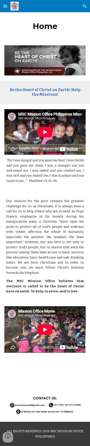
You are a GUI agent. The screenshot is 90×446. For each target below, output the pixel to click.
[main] (45, 26)
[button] (5, 6)
